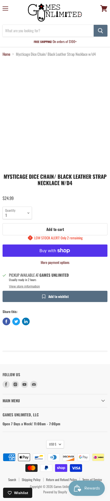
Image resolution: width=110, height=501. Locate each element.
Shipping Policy (31, 479)
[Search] (100, 31)
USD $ (52, 444)
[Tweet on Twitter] (16, 321)
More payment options (55, 262)
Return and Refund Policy (61, 479)
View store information (24, 286)
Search (12, 479)
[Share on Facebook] (6, 321)
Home (6, 54)
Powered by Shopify (55, 491)
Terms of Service (92, 479)
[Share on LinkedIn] (26, 321)
